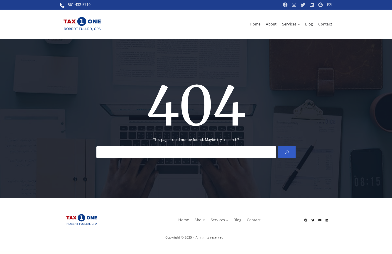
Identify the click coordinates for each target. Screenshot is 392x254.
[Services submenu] (299, 24)
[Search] (287, 152)
